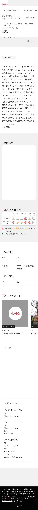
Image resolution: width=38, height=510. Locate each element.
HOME (4, 10)
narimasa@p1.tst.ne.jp (13, 457)
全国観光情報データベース (15, 10)
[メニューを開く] (34, 3)
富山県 (26, 10)
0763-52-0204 (12, 416)
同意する (19, 506)
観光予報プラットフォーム (18, 234)
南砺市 (31, 10)
